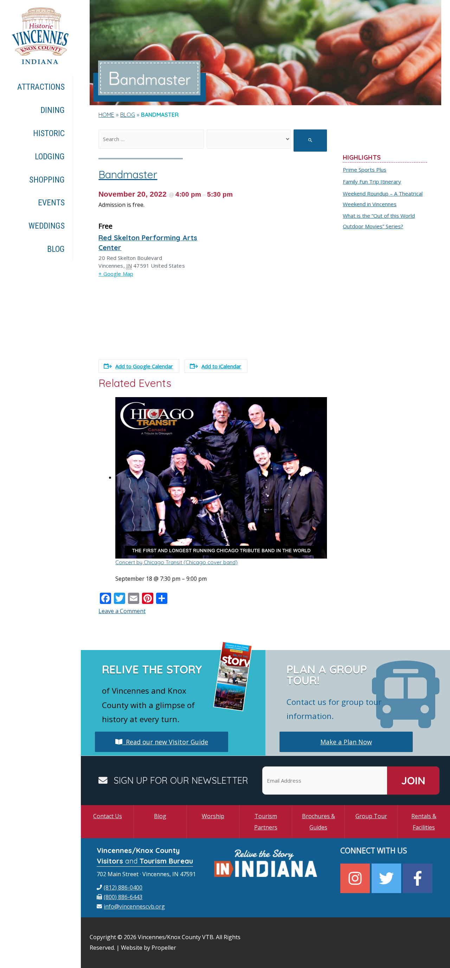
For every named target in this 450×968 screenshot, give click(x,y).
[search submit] (310, 140)
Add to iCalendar (221, 366)
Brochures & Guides (318, 821)
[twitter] (387, 878)
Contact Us (107, 816)
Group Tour (371, 816)
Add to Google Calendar (144, 366)
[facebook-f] (418, 878)
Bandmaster (127, 174)
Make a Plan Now (346, 742)
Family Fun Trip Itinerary (372, 181)
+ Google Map (115, 273)
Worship (213, 816)
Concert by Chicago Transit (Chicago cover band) (176, 562)
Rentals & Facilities (423, 821)
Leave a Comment (122, 611)
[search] (151, 139)
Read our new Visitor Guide (165, 742)
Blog (160, 816)
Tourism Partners (265, 821)
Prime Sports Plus (364, 169)
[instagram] (356, 878)
